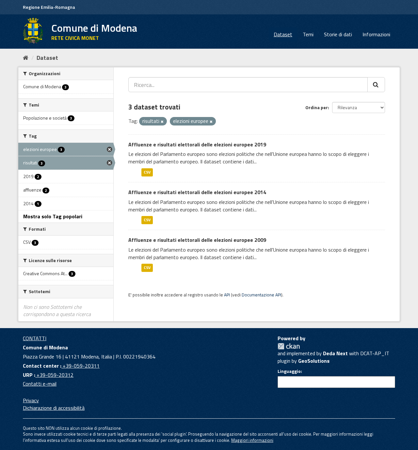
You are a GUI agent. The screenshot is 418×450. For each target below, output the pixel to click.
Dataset (283, 34)
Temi (308, 34)
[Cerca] (376, 84)
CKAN (289, 346)
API (227, 295)
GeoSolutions (314, 361)
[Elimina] (162, 121)
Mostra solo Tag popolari (52, 216)
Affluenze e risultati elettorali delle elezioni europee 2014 (197, 192)
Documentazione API (261, 295)
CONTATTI (34, 338)
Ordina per (316, 107)
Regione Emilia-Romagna (49, 7)
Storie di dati (338, 34)
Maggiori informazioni (252, 440)
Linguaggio (289, 371)
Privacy (31, 400)
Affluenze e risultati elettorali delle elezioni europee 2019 (197, 144)
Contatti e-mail (39, 384)
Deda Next (335, 353)
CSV (147, 172)
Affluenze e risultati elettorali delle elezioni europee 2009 (197, 240)
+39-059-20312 (54, 375)
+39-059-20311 (80, 366)
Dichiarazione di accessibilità (54, 408)
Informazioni (376, 34)
